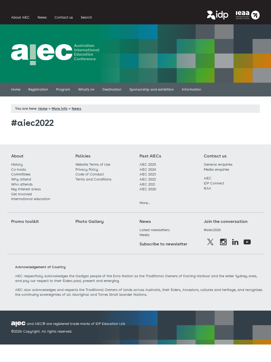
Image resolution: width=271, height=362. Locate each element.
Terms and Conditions (93, 179)
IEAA (207, 188)
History (17, 164)
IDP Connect (214, 183)
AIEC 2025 (147, 164)
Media (144, 235)
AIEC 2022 (147, 179)
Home (42, 109)
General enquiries (218, 164)
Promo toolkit (25, 221)
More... (144, 203)
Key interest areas (26, 189)
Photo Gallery (89, 221)
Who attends (22, 184)
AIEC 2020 (147, 189)
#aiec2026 (212, 230)
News (76, 109)
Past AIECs (150, 155)
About (17, 155)
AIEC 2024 (147, 169)
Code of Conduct (89, 174)
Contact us (215, 155)
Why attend (21, 179)
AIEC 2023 (147, 174)
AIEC (207, 178)
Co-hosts (18, 169)
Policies (83, 155)
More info (59, 109)
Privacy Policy (86, 169)
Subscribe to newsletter (163, 243)
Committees (20, 174)
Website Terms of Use (92, 164)
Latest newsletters (154, 230)
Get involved (21, 194)
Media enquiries (216, 169)
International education (30, 199)
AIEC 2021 (147, 184)
